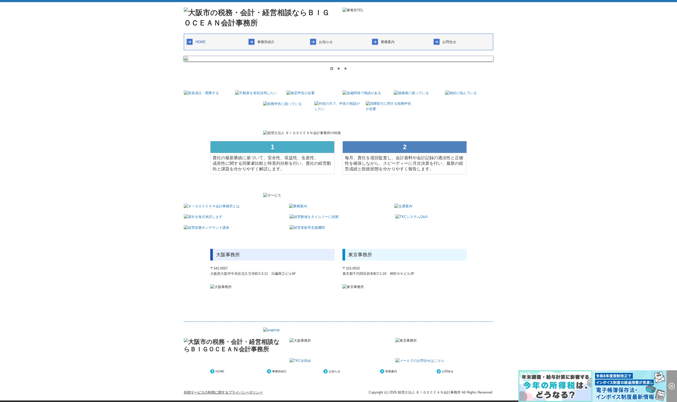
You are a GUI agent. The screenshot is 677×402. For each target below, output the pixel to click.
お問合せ (449, 42)
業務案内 (388, 42)
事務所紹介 (266, 42)
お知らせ (326, 42)
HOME (200, 42)
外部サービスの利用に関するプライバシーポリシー (223, 392)
